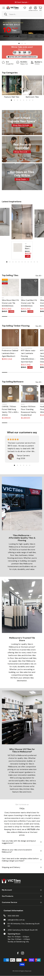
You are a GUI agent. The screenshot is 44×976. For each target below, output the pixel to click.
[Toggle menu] (3, 8)
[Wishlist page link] (25, 8)
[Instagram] (22, 953)
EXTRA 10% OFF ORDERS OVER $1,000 (23, 57)
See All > (39, 276)
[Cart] (40, 8)
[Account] (35, 8)
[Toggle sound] (28, 235)
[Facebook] (17, 953)
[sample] (30, 8)
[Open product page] (12, 85)
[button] (22, 14)
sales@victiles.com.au (16, 920)
